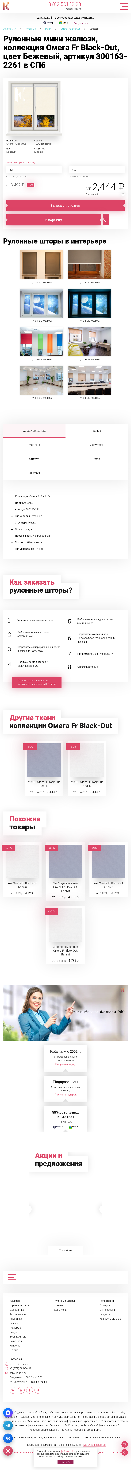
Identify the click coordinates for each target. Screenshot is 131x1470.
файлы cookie (68, 1451)
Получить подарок (66, 1094)
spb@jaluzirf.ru (18, 1373)
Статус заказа (80, 23)
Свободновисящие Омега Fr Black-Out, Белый (65, 950)
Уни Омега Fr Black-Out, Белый (22, 885)
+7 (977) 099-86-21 (73, 9)
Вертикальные (18, 1336)
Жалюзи (15, 1301)
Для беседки (107, 1310)
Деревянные (17, 1310)
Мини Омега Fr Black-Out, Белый (87, 783)
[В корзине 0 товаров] (124, 1444)
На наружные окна (110, 1319)
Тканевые (15, 1327)
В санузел (105, 1305)
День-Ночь (60, 1310)
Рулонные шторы (64, 1301)
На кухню (15, 1345)
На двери (105, 1314)
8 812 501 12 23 (64, 4)
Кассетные (16, 1319)
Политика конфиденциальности (24, 1452)
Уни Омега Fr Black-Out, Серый (108, 885)
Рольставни (107, 1301)
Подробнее (65, 1250)
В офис (14, 1350)
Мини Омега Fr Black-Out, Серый (44, 783)
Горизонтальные (19, 1305)
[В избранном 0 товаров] (124, 1452)
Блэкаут (58, 1305)
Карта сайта (118, 1452)
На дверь (15, 1332)
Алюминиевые (18, 1314)
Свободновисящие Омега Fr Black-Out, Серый (65, 887)
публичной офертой (94, 1444)
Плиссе (14, 1323)
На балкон (16, 1341)
